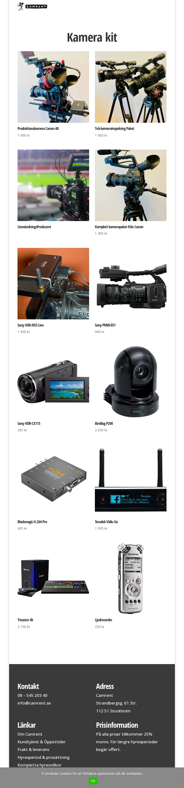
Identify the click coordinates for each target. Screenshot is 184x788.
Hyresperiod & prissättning (43, 757)
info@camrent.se (34, 703)
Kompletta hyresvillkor (39, 765)
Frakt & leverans (33, 749)
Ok (93, 781)
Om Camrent (29, 734)
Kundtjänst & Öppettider (41, 741)
